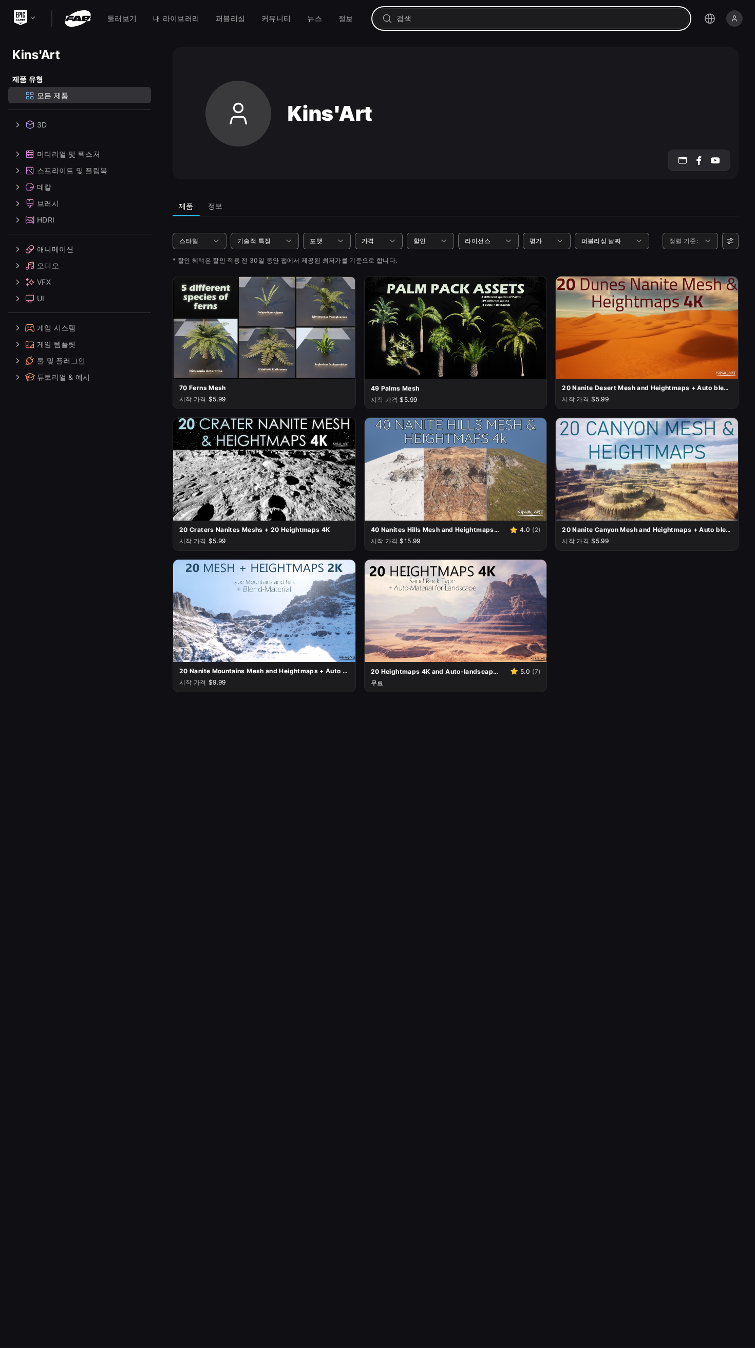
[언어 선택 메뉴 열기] (710, 18)
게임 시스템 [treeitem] (56, 327)
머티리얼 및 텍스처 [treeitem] (68, 154)
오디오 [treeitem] (48, 265)
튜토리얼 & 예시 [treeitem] (63, 377)
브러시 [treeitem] (48, 203)
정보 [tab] (215, 205)
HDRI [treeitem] (45, 219)
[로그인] (734, 18)
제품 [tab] (186, 205)
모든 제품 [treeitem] (52, 95)
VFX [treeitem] (44, 282)
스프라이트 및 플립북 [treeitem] (72, 170)
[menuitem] (122, 18)
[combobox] (539, 18)
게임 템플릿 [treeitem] (56, 344)
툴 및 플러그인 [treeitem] (61, 360)
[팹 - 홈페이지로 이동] (78, 18)
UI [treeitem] (41, 298)
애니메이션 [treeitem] (55, 249)
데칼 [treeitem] (44, 186)
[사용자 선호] (730, 241)
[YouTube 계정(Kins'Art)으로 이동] (715, 160)
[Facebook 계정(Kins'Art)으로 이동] (699, 160)
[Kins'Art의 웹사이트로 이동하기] (682, 160)
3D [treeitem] (42, 124)
